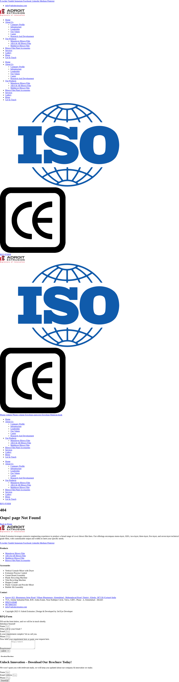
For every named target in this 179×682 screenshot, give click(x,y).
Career (13, 34)
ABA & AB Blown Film (20, 43)
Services (8, 50)
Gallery (8, 53)
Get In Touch (10, 57)
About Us (9, 22)
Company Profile (17, 24)
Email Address (6, 675)
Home (7, 20)
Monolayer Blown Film (20, 41)
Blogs (7, 55)
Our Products (10, 39)
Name (3, 626)
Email (2, 631)
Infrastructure (15, 27)
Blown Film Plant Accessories (17, 48)
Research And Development (22, 36)
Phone (3, 636)
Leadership (15, 29)
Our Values (15, 32)
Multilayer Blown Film (19, 46)
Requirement (5, 648)
